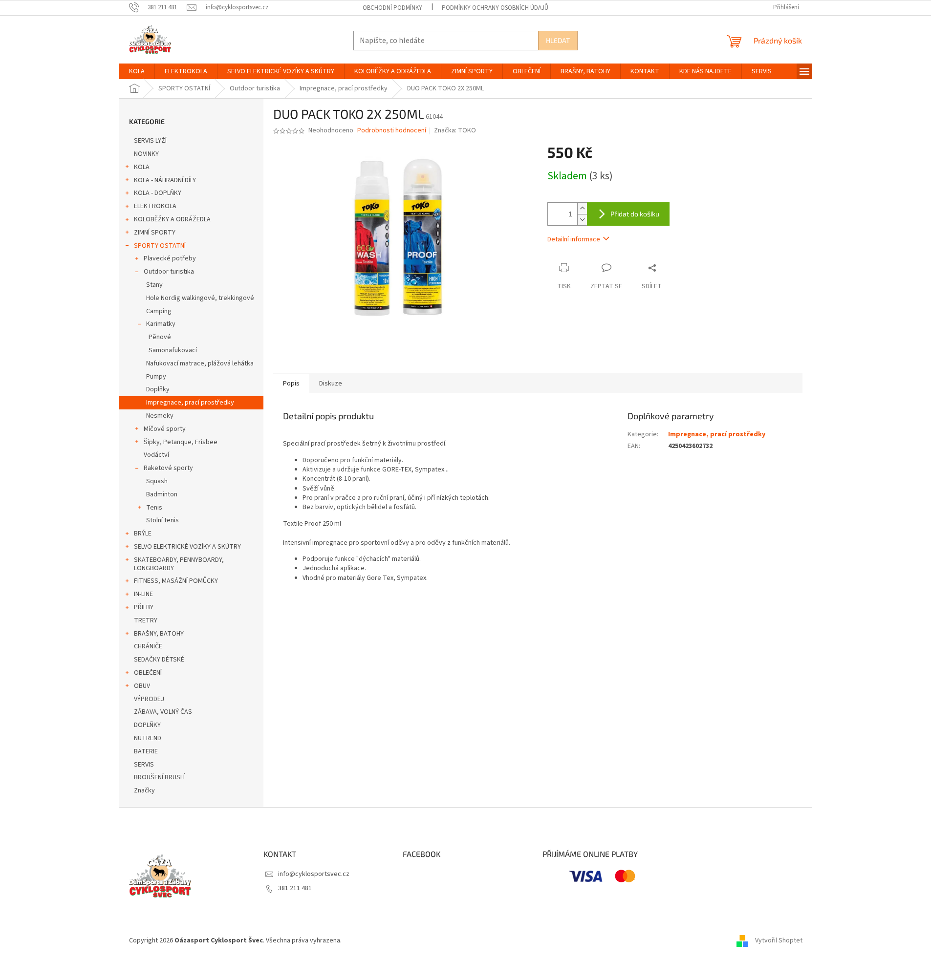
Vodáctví (156, 455)
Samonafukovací (173, 350)
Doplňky (158, 389)
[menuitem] (136, 71)
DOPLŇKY (147, 725)
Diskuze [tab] (330, 383)
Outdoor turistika (169, 272)
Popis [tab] (291, 383)
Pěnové (160, 337)
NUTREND (147, 738)
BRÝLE (143, 533)
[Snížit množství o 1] (582, 219)
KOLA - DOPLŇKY (157, 193)
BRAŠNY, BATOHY (159, 634)
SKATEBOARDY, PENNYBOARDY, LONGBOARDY (179, 564)
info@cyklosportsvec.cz (313, 874)
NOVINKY (146, 154)
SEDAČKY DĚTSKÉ (159, 659)
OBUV (142, 686)
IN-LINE (143, 594)
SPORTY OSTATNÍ (160, 246)
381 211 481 (295, 888)
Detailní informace (573, 239)
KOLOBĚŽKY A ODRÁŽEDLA (172, 219)
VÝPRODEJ (149, 699)
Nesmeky (159, 416)
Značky (144, 790)
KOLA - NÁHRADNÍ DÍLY (165, 180)
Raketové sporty (168, 468)
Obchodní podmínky (392, 7)
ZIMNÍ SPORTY (154, 232)
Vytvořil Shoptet (778, 940)
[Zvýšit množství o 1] (582, 208)
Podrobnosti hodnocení (391, 130)
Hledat (558, 40)
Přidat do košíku (634, 214)
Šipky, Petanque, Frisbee (180, 442)
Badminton (161, 494)
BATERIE (146, 751)
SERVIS (144, 764)
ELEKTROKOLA (155, 206)
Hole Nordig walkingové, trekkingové (200, 298)
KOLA (142, 167)
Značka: (455, 130)
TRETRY (145, 620)
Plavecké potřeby (170, 258)
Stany (154, 285)
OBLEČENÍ (148, 673)
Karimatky (160, 324)
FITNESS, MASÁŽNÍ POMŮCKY (176, 581)
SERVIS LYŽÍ (150, 141)
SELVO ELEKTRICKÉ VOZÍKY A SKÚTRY (187, 547)
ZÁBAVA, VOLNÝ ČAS (163, 712)
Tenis (154, 508)
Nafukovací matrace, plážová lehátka (200, 363)
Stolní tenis (162, 520)
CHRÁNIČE (148, 646)
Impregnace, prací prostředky (190, 402)
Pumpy (156, 377)
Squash (157, 481)
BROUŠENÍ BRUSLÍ (159, 777)
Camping (159, 311)
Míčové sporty (165, 429)
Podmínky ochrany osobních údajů (495, 7)
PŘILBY (143, 607)
